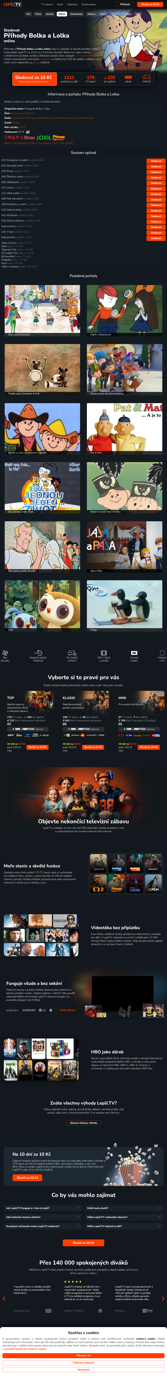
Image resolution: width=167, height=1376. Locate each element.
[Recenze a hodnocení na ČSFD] (28, 132)
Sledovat (156, 161)
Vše (28, 14)
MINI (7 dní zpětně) (15, 143)
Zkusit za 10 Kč (150, 4)
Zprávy (115, 14)
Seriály (49, 14)
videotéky (45, 59)
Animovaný (17, 113)
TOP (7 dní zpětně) (62, 143)
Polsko (16, 122)
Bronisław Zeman (66, 118)
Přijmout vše (83, 1355)
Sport (103, 14)
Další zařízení (67, 1010)
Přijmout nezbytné (83, 1362)
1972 (22, 127)
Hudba (127, 14)
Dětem (61, 14)
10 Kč (36, 62)
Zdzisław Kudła (85, 118)
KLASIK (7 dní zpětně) (39, 143)
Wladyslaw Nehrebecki (25, 118)
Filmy (38, 14)
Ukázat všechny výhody (83, 1123)
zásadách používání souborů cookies (25, 1349)
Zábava (91, 14)
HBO (138, 14)
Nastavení (83, 1369)
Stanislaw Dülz (47, 118)
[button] (4, 1298)
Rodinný (29, 113)
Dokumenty (76, 14)
